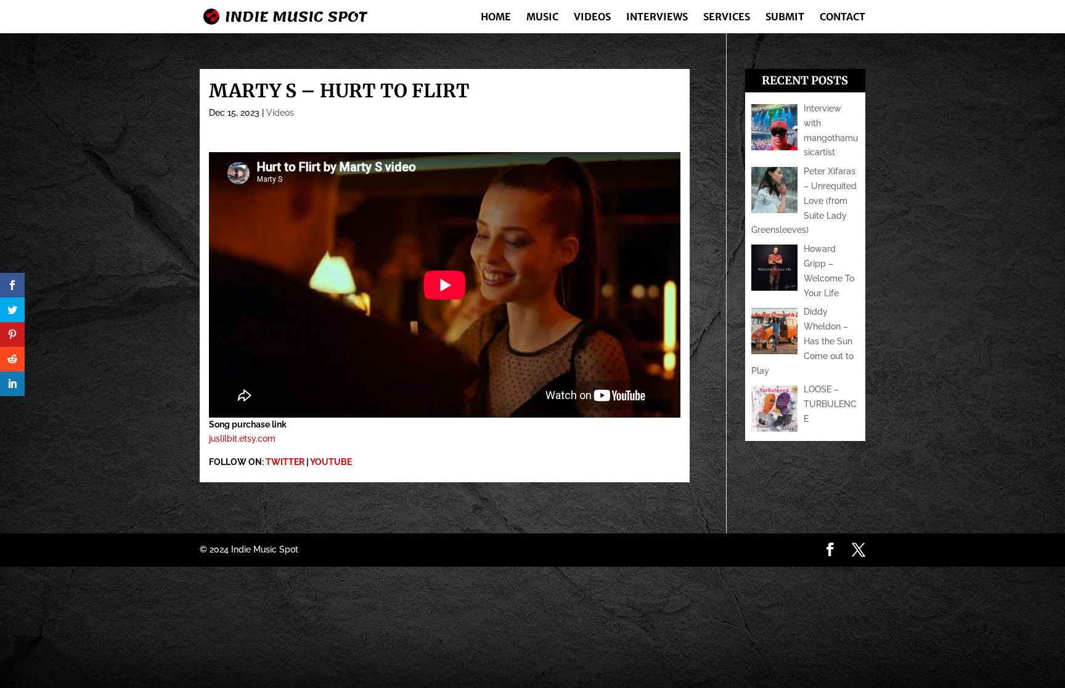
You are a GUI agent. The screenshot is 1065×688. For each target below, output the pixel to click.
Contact (842, 17)
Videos (592, 17)
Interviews (657, 17)
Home (496, 17)
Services (726, 17)
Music (542, 17)
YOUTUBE (331, 462)
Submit (784, 17)
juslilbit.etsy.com (242, 438)
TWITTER (285, 462)
